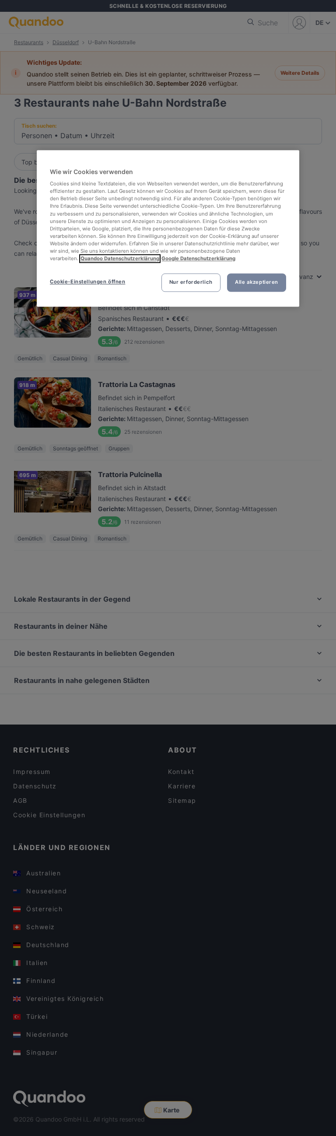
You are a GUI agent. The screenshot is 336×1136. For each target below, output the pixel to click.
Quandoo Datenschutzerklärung (119, 258)
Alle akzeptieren (256, 282)
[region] (168, 228)
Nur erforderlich (191, 282)
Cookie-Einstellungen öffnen (87, 282)
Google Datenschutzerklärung (198, 258)
